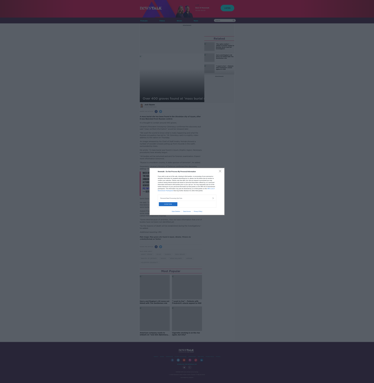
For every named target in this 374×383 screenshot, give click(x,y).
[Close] (221, 172)
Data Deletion (176, 211)
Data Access (187, 211)
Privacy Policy (198, 211)
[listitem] (187, 198)
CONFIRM (168, 204)
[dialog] (187, 191)
